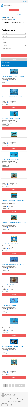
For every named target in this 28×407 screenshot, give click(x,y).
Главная (3, 17)
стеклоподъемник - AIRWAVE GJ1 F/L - (11, 305)
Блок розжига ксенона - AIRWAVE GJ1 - (11, 118)
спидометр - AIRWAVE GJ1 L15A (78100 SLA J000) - (14, 201)
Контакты (18, 401)
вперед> (21, 385)
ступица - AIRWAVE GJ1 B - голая (10, 180)
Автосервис (13, 399)
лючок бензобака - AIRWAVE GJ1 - (10, 243)
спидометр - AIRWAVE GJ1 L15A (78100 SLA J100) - (14, 223)
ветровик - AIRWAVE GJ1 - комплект (10, 159)
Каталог (7, 399)
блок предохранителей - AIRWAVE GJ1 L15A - (13, 346)
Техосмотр (20, 399)
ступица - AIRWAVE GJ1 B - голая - (10, 284)
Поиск (14, 55)
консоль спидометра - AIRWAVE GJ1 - (11, 139)
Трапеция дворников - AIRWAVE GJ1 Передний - (13, 76)
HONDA (7, 17)
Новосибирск (24, 1)
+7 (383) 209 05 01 (14, 10)
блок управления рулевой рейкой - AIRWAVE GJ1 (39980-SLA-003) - (13, 367)
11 (16, 385)
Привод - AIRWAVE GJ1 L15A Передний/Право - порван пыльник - (13, 97)
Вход (9, 14)
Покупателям (11, 401)
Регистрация (4, 14)
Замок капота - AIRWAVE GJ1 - (9, 326)
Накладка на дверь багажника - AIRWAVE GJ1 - (13, 264)
